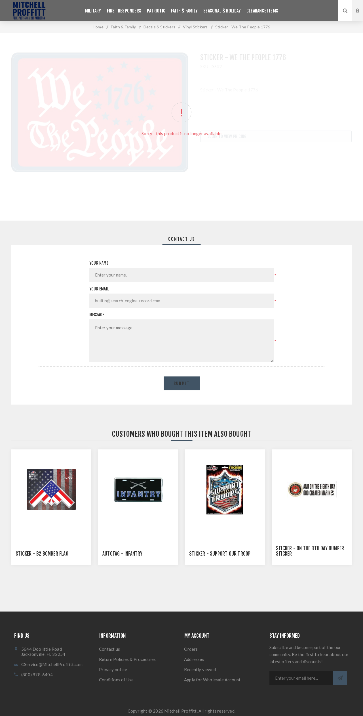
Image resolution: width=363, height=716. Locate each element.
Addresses (194, 659)
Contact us (109, 649)
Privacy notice (113, 669)
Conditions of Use (116, 679)
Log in (362, 5)
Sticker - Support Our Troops (221, 554)
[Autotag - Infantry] (138, 489)
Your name (98, 263)
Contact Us (181, 239)
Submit (182, 383)
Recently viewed (200, 669)
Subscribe (340, 678)
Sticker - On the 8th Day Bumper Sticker (310, 551)
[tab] (181, 239)
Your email (99, 289)
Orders (191, 649)
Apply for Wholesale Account (212, 679)
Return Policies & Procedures (127, 659)
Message (96, 314)
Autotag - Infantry (122, 554)
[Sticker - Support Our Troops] (225, 489)
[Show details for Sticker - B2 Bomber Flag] (51, 489)
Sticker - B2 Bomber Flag (42, 554)
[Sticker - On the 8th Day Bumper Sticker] (312, 489)
